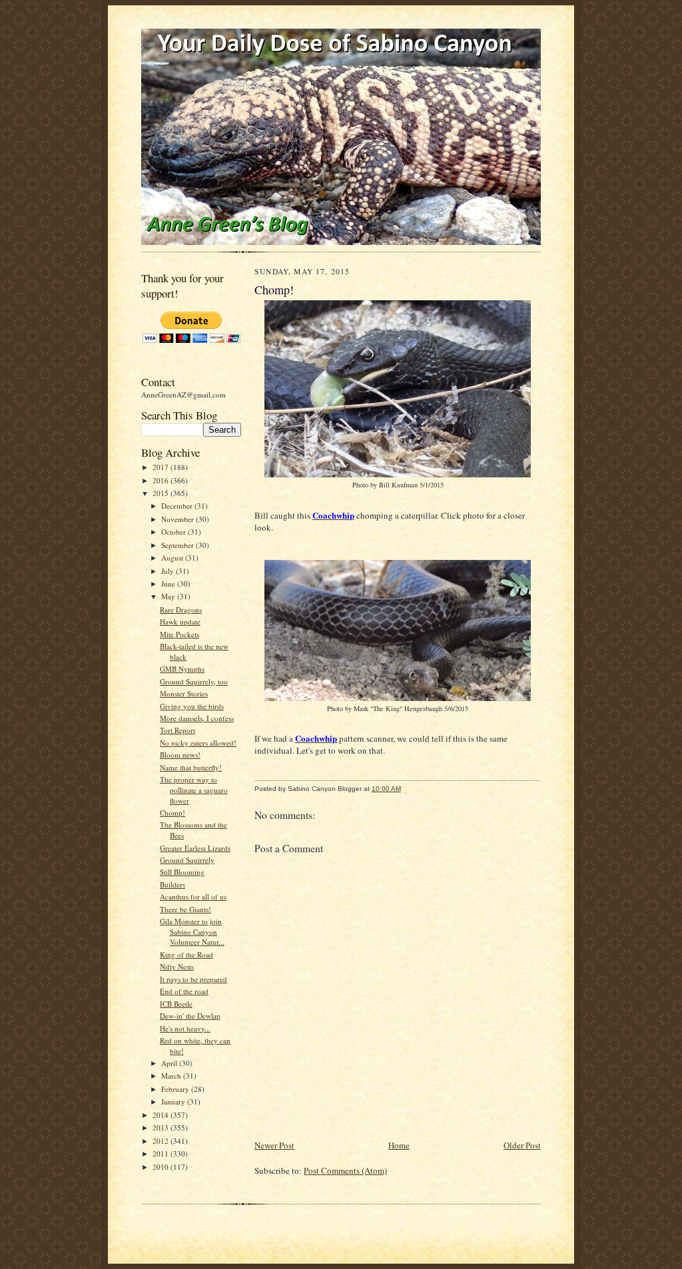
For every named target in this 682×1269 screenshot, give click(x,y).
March (172, 1076)
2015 (161, 493)
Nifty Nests (177, 966)
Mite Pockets (179, 634)
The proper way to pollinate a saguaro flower (194, 789)
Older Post (522, 1145)
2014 (161, 1115)
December (177, 506)
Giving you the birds (192, 706)
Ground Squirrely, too (194, 681)
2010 (161, 1167)
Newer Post (274, 1145)
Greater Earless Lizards (195, 848)
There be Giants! (185, 909)
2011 (161, 1153)
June (169, 584)
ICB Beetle (176, 1004)
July (168, 571)
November (178, 519)
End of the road (184, 991)
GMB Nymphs (182, 669)
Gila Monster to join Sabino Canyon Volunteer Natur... (192, 931)
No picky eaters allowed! (198, 743)
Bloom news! (180, 755)
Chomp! (172, 813)
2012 (161, 1141)
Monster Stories (184, 693)
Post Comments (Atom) (345, 1170)
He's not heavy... (185, 1028)
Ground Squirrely (187, 860)
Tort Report (177, 730)
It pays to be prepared (193, 979)
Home (399, 1145)
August (173, 558)
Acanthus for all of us (193, 896)
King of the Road (186, 954)
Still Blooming (182, 872)
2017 (161, 467)
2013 (161, 1128)
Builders (172, 884)
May (169, 596)
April (170, 1063)
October (174, 532)
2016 (161, 480)
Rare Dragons (181, 610)
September (178, 545)
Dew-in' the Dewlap (190, 1016)
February (176, 1089)
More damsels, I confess (197, 718)
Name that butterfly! (191, 767)
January (174, 1102)
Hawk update (180, 622)
